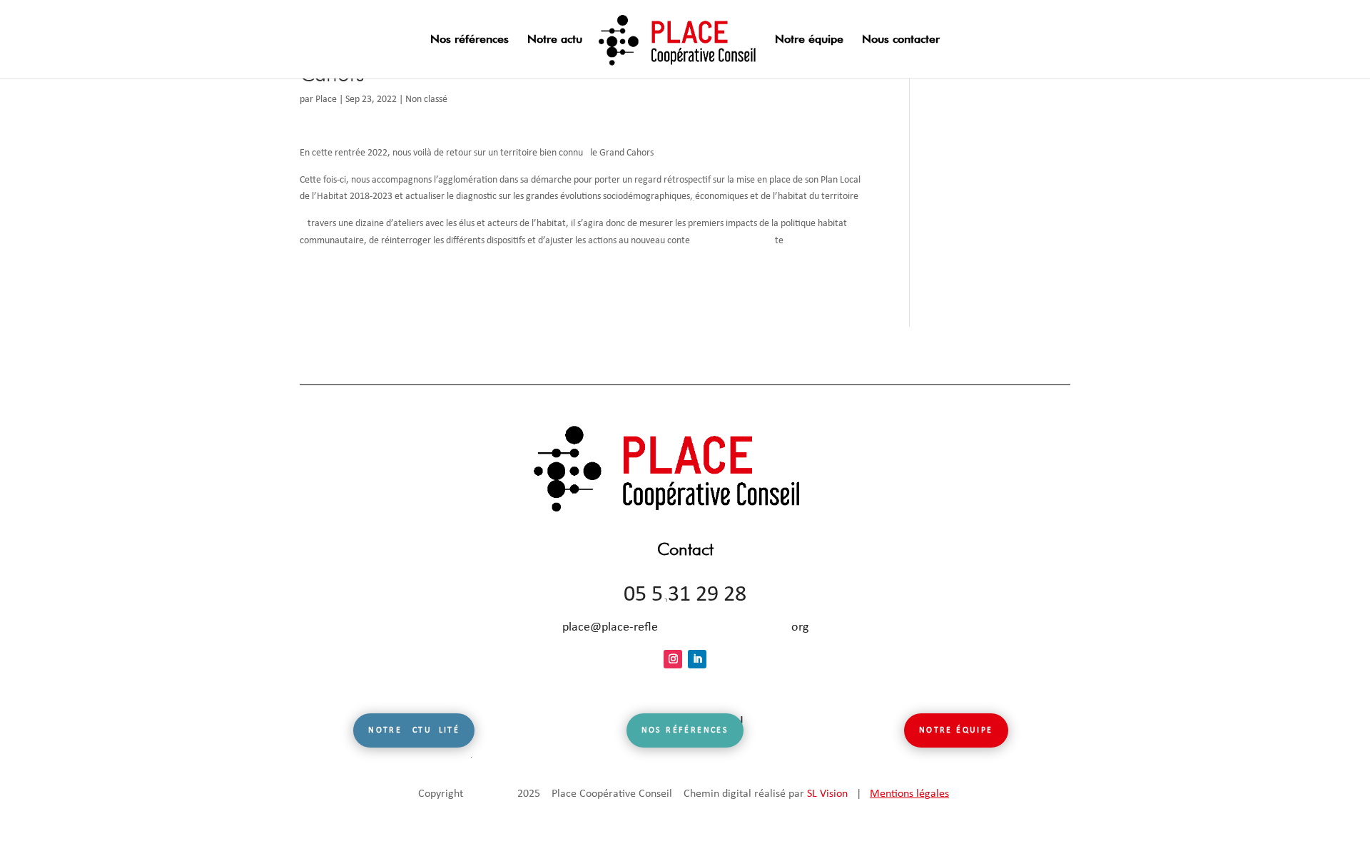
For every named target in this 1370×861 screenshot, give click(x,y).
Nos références (469, 40)
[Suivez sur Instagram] (673, 659)
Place (326, 99)
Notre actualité (414, 730)
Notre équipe (809, 40)
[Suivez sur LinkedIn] (697, 659)
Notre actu (554, 40)
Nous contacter (901, 40)
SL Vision (827, 794)
